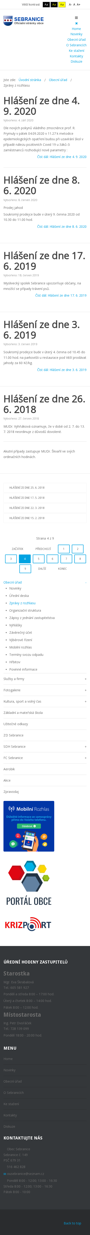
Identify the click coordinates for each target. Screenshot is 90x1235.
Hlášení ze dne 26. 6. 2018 (44, 404)
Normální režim (11, 4)
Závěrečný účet (20, 632)
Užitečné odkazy (15, 724)
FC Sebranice (13, 758)
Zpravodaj (11, 791)
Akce (7, 780)
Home (76, 28)
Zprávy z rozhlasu (22, 603)
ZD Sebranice (13, 735)
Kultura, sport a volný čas (22, 701)
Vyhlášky (15, 625)
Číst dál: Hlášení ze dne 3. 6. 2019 (62, 370)
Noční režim (17, 4)
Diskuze (76, 61)
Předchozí (43, 549)
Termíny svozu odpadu (26, 654)
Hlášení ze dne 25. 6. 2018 (27, 487)
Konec (62, 568)
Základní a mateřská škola (23, 712)
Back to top (72, 1223)
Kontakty (76, 56)
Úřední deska (19, 595)
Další (42, 568)
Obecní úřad (76, 39)
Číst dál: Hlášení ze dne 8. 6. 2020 (62, 227)
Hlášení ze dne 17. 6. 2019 (44, 260)
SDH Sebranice (14, 746)
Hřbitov (14, 662)
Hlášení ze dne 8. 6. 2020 (41, 185)
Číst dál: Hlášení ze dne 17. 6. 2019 (61, 295)
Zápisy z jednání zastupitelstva (32, 618)
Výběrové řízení (20, 640)
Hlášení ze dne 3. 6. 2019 (41, 329)
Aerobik (9, 769)
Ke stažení (76, 50)
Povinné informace (23, 669)
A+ (78, 4)
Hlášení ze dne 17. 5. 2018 (27, 497)
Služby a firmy (13, 679)
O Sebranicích (76, 45)
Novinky (76, 34)
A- (70, 4)
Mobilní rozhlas (20, 647)
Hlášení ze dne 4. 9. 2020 (41, 105)
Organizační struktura (25, 610)
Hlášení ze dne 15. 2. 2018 (27, 518)
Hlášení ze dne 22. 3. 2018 (27, 508)
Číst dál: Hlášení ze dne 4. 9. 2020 (62, 157)
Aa (46, 4)
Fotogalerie (12, 690)
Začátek (17, 549)
